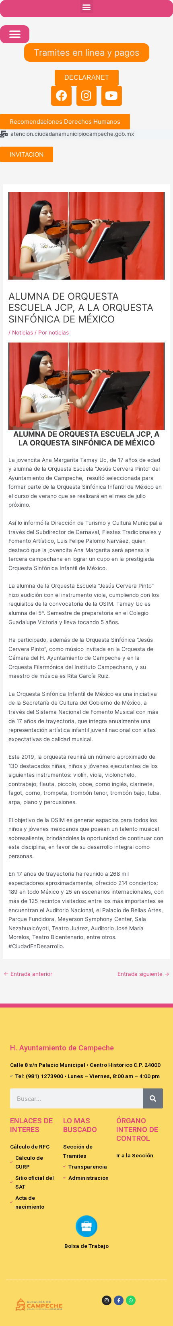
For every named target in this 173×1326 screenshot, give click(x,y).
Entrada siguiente (143, 974)
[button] (86, 6)
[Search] (153, 1098)
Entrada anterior (28, 974)
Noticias (22, 332)
